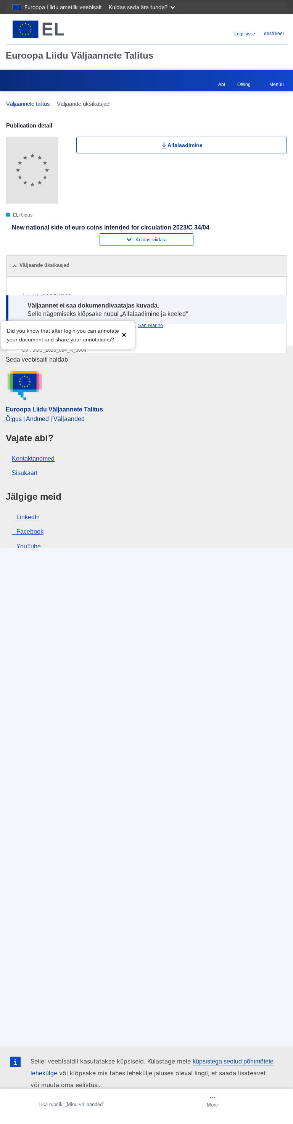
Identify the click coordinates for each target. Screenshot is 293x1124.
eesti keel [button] (274, 33)
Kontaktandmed (33, 458)
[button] (124, 334)
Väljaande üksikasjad (44, 265)
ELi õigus (22, 215)
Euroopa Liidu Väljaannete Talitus (79, 55)
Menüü (276, 84)
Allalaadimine (185, 145)
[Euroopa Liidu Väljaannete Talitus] (55, 29)
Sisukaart (24, 473)
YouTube (28, 546)
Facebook (29, 531)
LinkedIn (28, 517)
